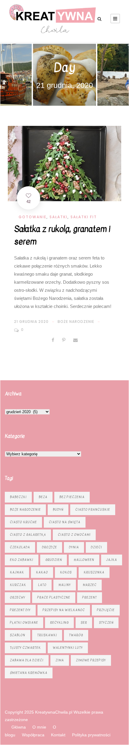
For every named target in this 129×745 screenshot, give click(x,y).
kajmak (17, 572)
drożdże (49, 547)
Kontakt (58, 734)
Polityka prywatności (91, 734)
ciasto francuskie (92, 509)
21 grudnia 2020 (31, 321)
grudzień (53, 560)
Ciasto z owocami (74, 534)
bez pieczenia (72, 497)
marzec (90, 585)
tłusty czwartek (25, 647)
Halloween (84, 560)
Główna (18, 727)
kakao (42, 572)
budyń (58, 509)
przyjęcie (106, 610)
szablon (17, 635)
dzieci (96, 547)
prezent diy (20, 610)
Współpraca (33, 734)
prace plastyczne (53, 597)
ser (84, 622)
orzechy (17, 597)
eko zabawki (21, 560)
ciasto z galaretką (28, 534)
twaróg (76, 635)
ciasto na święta (64, 522)
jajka (111, 560)
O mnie (39, 727)
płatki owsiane (24, 622)
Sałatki (59, 216)
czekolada (20, 547)
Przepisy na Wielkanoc (64, 610)
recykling (59, 622)
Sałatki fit (83, 216)
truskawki (47, 635)
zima (60, 660)
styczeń (106, 622)
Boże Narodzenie (76, 321)
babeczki (18, 497)
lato (42, 585)
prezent (89, 597)
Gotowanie (32, 216)
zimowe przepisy (91, 660)
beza (43, 497)
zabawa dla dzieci (27, 660)
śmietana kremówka (28, 673)
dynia (74, 547)
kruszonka (94, 572)
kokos (66, 572)
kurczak (18, 585)
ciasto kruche (23, 522)
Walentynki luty (68, 647)
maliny (64, 585)
